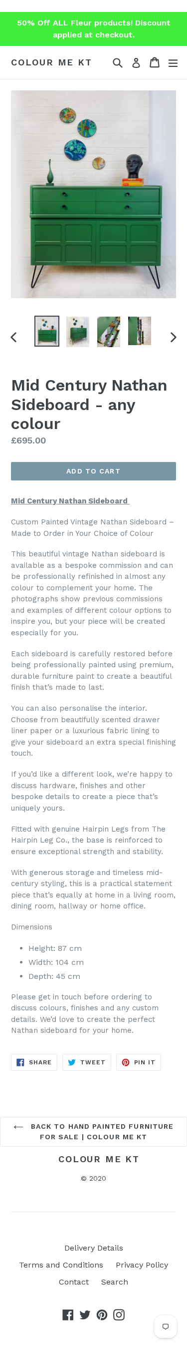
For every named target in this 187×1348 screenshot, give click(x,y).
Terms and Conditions (61, 1265)
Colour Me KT (51, 62)
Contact (74, 1282)
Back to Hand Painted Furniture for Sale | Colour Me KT (101, 1131)
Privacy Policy (142, 1265)
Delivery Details (93, 1248)
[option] (46, 331)
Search (114, 1282)
